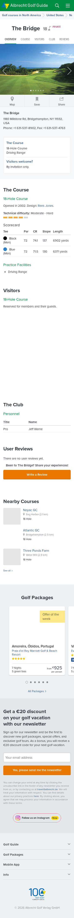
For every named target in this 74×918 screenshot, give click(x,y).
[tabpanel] (37, 642)
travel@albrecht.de (47, 789)
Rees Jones (45, 205)
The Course (14, 142)
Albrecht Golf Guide (29, 5)
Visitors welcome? (19, 161)
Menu (67, 5)
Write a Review (37, 474)
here (36, 796)
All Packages (36, 691)
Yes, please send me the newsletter (37, 770)
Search (57, 5)
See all (7, 570)
